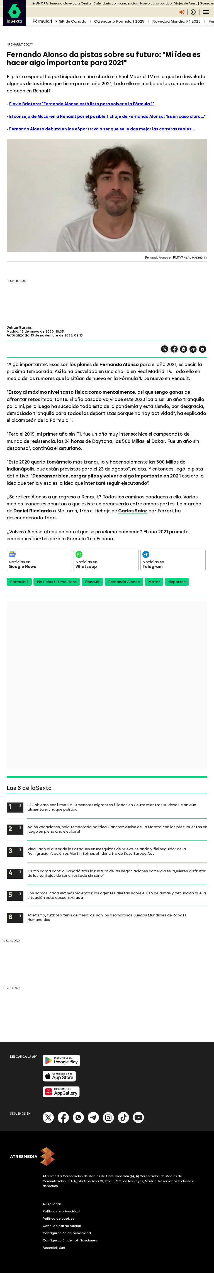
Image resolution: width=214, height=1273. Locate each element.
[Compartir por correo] (202, 351)
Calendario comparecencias (115, 3)
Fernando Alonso (124, 581)
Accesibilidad (54, 1248)
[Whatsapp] (78, 1122)
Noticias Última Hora (57, 581)
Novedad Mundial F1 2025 (176, 21)
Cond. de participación (62, 1226)
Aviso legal (52, 1204)
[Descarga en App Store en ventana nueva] (59, 1080)
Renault (92, 581)
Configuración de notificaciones (70, 1240)
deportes (177, 581)
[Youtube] (138, 1122)
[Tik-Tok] (123, 1122)
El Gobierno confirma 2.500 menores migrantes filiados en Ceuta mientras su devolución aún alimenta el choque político (112, 807)
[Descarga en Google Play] (61, 1064)
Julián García (19, 327)
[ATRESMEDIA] (107, 1157)
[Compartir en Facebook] (174, 351)
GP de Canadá (72, 21)
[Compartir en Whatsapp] (183, 351)
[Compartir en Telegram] (193, 351)
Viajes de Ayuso (185, 3)
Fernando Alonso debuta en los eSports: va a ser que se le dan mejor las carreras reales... (102, 129)
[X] (164, 351)
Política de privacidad (61, 1211)
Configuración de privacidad (67, 1233)
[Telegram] (93, 1122)
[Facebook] (63, 1122)
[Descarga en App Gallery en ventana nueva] (61, 1096)
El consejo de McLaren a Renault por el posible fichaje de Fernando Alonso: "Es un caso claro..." (107, 116)
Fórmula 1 (19, 581)
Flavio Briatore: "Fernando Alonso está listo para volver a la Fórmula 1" (81, 104)
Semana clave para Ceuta (70, 3)
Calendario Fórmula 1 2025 (119, 21)
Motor (154, 581)
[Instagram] (108, 1122)
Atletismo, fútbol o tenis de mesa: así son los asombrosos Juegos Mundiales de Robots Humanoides (107, 917)
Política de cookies (59, 1219)
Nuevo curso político (156, 3)
